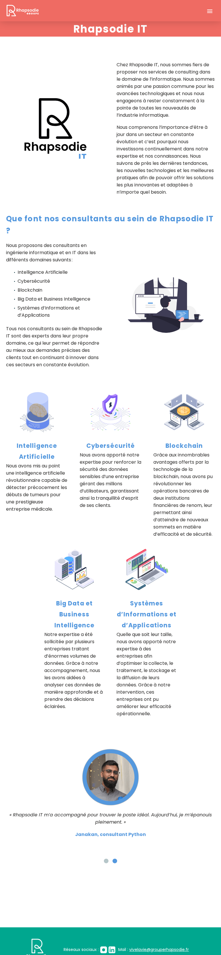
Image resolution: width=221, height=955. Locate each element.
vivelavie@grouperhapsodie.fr (144, 949)
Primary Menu (210, 11)
